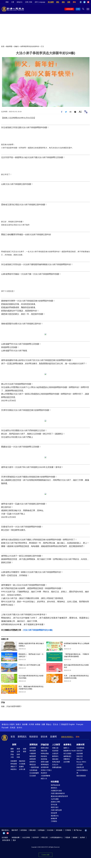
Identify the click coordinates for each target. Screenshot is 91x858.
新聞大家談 (45, 748)
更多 (14, 840)
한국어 (19, 728)
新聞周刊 (33, 762)
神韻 (7, 2)
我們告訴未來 (55, 785)
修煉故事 (54, 818)
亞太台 (55, 724)
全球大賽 (22, 769)
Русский (5, 728)
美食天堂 (79, 756)
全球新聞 (33, 748)
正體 (26, 2)
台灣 (18, 751)
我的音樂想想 (81, 776)
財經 (18, 754)
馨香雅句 (55, 756)
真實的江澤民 (55, 802)
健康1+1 (66, 748)
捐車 (68, 2)
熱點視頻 (22, 761)
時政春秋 (44, 756)
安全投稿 (50, 830)
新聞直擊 (33, 759)
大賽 (12, 2)
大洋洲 (31, 724)
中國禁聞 (33, 753)
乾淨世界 (36, 837)
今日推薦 (22, 764)
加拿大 (18, 724)
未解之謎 (55, 748)
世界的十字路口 (46, 770)
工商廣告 (54, 821)
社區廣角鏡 (33, 770)
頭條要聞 (14, 761)
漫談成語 (55, 759)
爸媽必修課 (56, 762)
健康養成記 (67, 756)
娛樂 (24, 749)
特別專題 (55, 782)
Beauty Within (81, 762)
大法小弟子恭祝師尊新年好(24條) (38, 630)
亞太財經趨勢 (34, 773)
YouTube (88, 2)
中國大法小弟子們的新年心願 (29, 665)
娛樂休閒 (80, 744)
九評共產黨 (55, 799)
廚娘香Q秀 (80, 767)
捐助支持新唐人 (67, 737)
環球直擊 (33, 751)
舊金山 (48, 724)
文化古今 (55, 764)
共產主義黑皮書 (56, 810)
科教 (18, 757)
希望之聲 (44, 837)
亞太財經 (33, 776)
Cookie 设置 (45, 855)
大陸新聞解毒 (45, 776)
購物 (74, 2)
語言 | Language (40, 2)
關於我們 (15, 830)
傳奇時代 (54, 788)
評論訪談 (45, 744)
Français (79, 724)
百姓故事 (54, 813)
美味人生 (79, 759)
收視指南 (24, 830)
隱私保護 (32, 830)
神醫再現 (66, 759)
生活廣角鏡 (80, 748)
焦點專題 (9, 46)
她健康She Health (69, 751)
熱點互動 (44, 751)
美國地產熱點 (56, 767)
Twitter (84, 2)
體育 (24, 751)
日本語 (12, 728)
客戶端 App (78, 830)
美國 (12, 751)
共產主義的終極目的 (58, 793)
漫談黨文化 (55, 816)
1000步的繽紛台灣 (82, 771)
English (72, 724)
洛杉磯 (24, 724)
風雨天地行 (55, 807)
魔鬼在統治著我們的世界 (59, 796)
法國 (43, 724)
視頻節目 (33, 736)
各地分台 (19, 2)
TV (78, 9)
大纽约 (12, 724)
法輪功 (16, 46)
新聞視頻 (34, 744)
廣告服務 (59, 830)
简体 (30, 2)
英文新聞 (51, 2)
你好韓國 (79, 753)
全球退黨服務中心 (56, 837)
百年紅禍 (54, 804)
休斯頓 (37, 724)
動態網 (75, 837)
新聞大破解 (45, 762)
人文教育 (56, 744)
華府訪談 (33, 764)
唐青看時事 (45, 767)
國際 (12, 749)
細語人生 (44, 778)
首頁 (2, 46)
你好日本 (79, 751)
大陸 (12, 757)
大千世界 (79, 764)
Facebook (81, 2)
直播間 (53, 736)
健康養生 (67, 744)
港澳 (18, 749)
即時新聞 (14, 764)
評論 (12, 754)
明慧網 (67, 837)
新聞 (14, 744)
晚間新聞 (33, 756)
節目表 (44, 736)
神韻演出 (14, 769)
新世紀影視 (6, 840)
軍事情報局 (45, 764)
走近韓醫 (66, 762)
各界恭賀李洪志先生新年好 (29, 46)
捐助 (63, 2)
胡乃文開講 (67, 753)
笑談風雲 (55, 751)
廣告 (57, 2)
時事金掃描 (45, 753)
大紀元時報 (26, 837)
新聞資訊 (22, 736)
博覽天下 (14, 766)
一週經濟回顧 (34, 767)
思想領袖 (44, 759)
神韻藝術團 (15, 837)
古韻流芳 (55, 753)
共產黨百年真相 (56, 790)
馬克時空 (44, 773)
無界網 (82, 837)
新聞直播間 (69, 9)
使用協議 (41, 830)
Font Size (80, 111)
